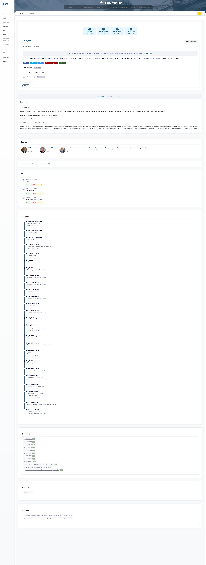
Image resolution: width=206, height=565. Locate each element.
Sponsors (5, 26)
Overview (5, 10)
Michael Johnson (33, 148)
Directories (70, 7)
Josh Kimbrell (70, 148)
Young (107, 148)
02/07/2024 (30, 458)
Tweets (4, 18)
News (4, 30)
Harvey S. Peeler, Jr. (52, 148)
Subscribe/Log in (144, 7)
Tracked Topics (88, 7)
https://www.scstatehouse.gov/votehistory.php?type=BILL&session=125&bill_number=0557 (49, 518)
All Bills (108, 7)
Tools (78, 7)
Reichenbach (99, 148)
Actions (5, 48)
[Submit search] (199, 13)
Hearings (115, 7)
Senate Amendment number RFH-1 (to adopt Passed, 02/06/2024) (44, 470)
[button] (203, 13)
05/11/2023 (30, 453)
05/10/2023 (30, 450)
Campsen (140, 148)
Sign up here (148, 53)
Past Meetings (6, 44)
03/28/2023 (30, 444)
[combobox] (22, 13)
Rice (84, 148)
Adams (79, 148)
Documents (6, 57)
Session (133, 7)
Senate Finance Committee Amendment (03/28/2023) (41, 464)
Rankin (91, 148)
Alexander (133, 148)
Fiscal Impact (29, 492)
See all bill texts (40, 76)
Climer (119, 148)
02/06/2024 (30, 456)
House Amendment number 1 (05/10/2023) (38, 467)
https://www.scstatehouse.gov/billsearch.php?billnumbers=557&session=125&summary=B (49, 515)
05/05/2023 (30, 447)
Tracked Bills (99, 7)
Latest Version (28, 82)
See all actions (37, 67)
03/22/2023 (30, 441)
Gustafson (148, 148)
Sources (5, 61)
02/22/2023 (30, 439)
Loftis (113, 148)
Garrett (125, 148)
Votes (4, 34)
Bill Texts (5, 53)
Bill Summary (6, 14)
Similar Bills (6, 22)
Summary (101, 96)
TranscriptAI (124, 7)
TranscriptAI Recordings (6, 39)
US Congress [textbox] (21, 13)
